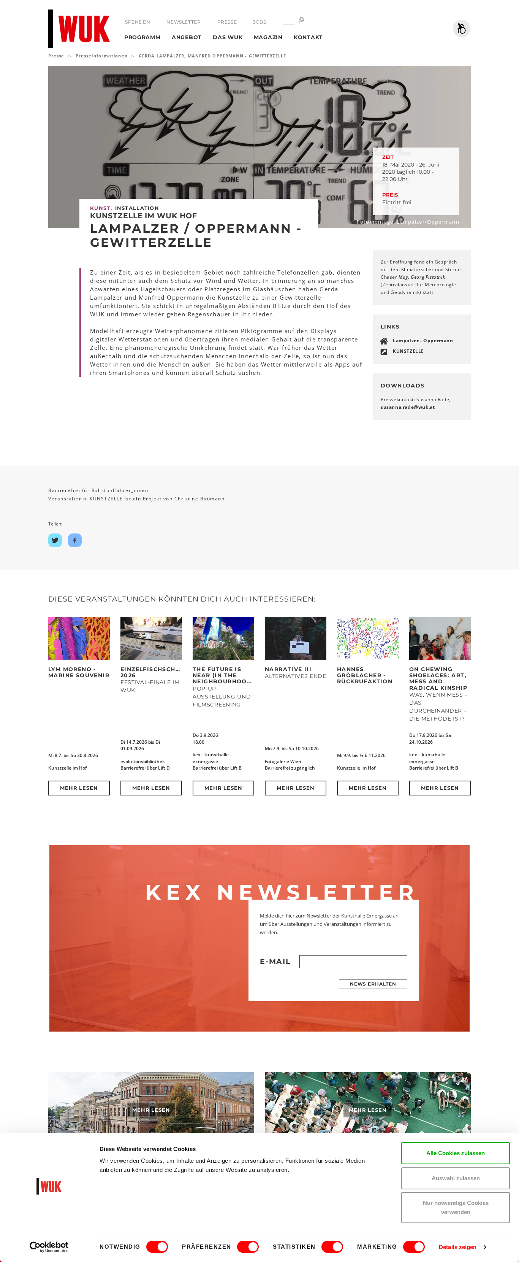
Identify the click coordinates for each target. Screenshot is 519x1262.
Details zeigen (457, 1247)
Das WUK (227, 37)
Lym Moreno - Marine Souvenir (78, 672)
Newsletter (183, 22)
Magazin (268, 37)
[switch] (248, 1247)
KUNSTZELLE (408, 351)
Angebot (187, 37)
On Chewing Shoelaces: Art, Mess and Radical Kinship (438, 678)
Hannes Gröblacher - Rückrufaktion (364, 675)
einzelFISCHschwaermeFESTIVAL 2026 (177, 672)
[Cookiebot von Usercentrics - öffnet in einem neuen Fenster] (49, 1247)
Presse (227, 22)
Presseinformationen (102, 56)
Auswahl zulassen (456, 1178)
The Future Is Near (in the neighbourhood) (224, 675)
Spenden (137, 22)
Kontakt (308, 37)
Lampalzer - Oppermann (423, 340)
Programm (142, 37)
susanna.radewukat (408, 407)
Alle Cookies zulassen (455, 1153)
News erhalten (373, 984)
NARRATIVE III (288, 669)
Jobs (259, 22)
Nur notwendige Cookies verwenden (456, 1207)
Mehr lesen (79, 788)
